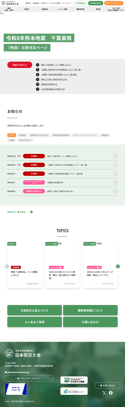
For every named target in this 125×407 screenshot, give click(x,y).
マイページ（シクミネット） (85, 135)
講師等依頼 (80, 9)
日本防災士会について (35, 310)
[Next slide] (118, 266)
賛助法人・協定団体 (32, 3)
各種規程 (104, 135)
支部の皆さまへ (25, 140)
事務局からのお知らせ (39, 135)
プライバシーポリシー (30, 378)
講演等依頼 (81, 3)
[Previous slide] (7, 266)
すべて (11, 135)
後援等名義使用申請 (61, 135)
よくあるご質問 (54, 3)
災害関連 (22, 135)
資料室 (98, 9)
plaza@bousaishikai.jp (18, 372)
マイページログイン (114, 3)
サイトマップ (66, 3)
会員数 (11, 140)
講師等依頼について (90, 310)
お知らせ (44, 3)
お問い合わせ (96, 3)
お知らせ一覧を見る (16, 212)
